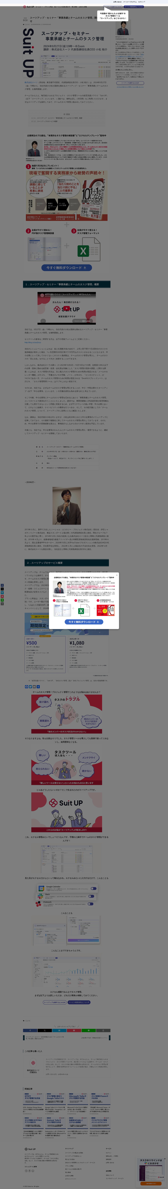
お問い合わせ (117, 2)
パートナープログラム (130, 2)
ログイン (141, 2)
